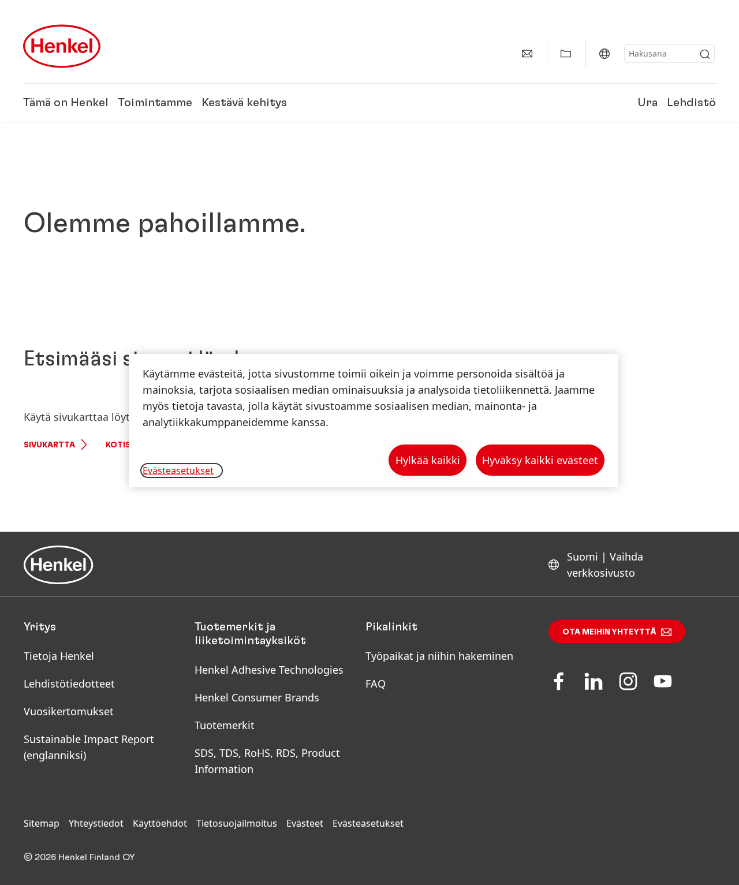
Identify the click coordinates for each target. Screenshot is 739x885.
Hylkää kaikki (427, 460)
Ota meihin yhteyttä (609, 632)
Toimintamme (155, 103)
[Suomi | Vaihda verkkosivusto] (604, 54)
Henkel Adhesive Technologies (269, 670)
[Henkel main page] (61, 46)
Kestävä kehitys (244, 103)
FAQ (375, 683)
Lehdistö (691, 103)
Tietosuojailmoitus (236, 823)
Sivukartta (49, 445)
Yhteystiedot (96, 823)
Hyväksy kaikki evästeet (540, 460)
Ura (647, 103)
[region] (373, 420)
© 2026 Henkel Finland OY (79, 857)
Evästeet (304, 823)
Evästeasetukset (368, 823)
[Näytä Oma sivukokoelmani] (566, 54)
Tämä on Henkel (66, 103)
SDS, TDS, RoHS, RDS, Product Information (267, 761)
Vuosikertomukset (69, 711)
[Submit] (705, 54)
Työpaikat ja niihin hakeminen (439, 656)
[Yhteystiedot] (527, 54)
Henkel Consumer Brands (257, 697)
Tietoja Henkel (59, 656)
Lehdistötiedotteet (69, 683)
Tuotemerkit (225, 725)
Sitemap (41, 823)
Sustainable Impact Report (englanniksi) (89, 747)
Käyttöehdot (160, 823)
